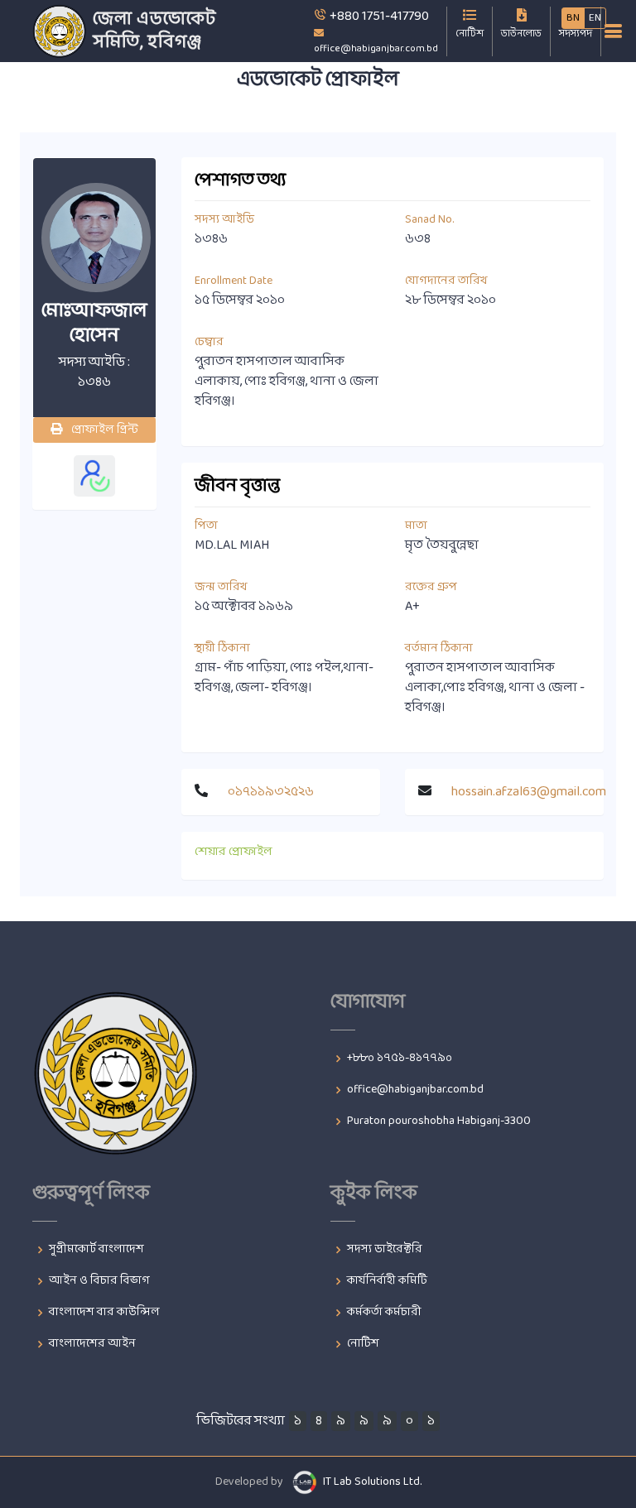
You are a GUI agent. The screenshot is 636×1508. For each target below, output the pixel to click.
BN (573, 18)
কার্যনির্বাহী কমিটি (387, 1281)
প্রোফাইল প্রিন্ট (103, 429)
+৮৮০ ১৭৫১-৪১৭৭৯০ (399, 1058)
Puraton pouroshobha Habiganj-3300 (439, 1121)
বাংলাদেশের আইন (92, 1344)
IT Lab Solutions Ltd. (372, 1481)
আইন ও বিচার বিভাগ (99, 1281)
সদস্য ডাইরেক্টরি (384, 1250)
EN (595, 18)
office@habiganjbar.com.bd (415, 1090)
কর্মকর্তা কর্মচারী (384, 1312)
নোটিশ (363, 1344)
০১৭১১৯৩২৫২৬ (271, 791)
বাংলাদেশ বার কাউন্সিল (104, 1312)
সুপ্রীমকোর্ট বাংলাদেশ (96, 1250)
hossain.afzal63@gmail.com (528, 791)
